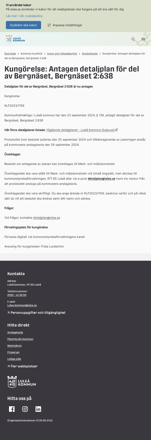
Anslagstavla (90, 53)
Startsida (10, 53)
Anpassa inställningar (67, 25)
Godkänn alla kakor (23, 25)
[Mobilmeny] (143, 39)
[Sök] (133, 39)
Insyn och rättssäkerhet (62, 53)
